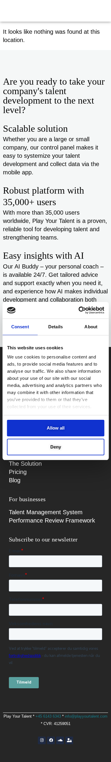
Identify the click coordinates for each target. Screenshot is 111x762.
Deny (55, 446)
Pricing (18, 472)
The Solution (25, 463)
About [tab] (90, 326)
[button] (95, 11)
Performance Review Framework (52, 520)
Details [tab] (55, 326)
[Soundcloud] (60, 740)
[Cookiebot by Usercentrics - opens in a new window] (79, 310)
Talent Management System (46, 512)
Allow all (56, 427)
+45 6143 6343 (48, 716)
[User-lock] (69, 740)
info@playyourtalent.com (86, 716)
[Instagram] (42, 740)
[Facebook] (51, 740)
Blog (14, 480)
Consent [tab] (20, 326)
